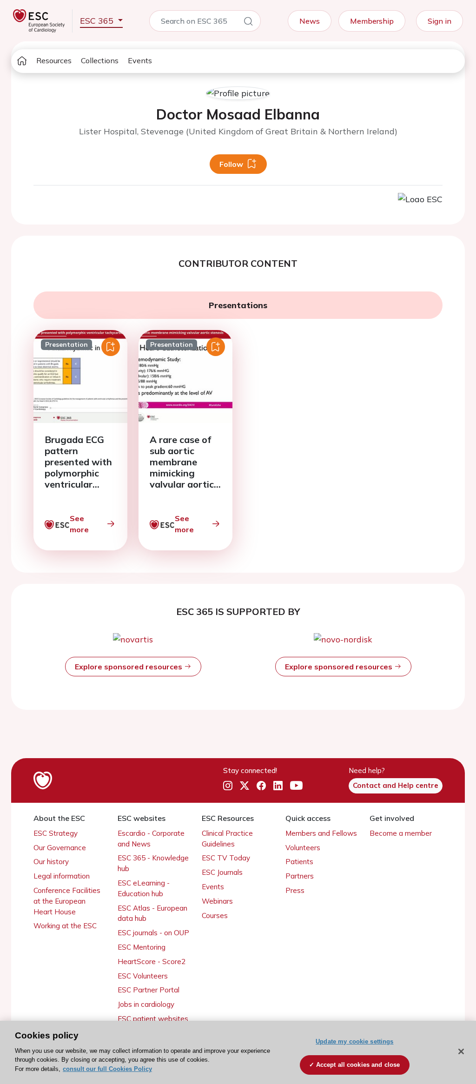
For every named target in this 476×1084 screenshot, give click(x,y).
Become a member (401, 833)
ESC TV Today (226, 857)
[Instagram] (227, 786)
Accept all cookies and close (358, 1064)
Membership (372, 21)
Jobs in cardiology (146, 1004)
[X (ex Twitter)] (244, 786)
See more (79, 524)
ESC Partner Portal (148, 989)
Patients (299, 861)
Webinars (217, 901)
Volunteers (302, 847)
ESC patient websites (153, 1018)
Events (140, 60)
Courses (215, 915)
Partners (299, 876)
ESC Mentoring (141, 947)
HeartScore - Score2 (151, 961)
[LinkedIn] (278, 786)
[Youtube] (296, 785)
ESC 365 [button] (98, 20)
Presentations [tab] (238, 305)
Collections (100, 60)
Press (294, 890)
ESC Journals (222, 872)
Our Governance (59, 847)
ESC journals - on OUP (153, 932)
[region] (238, 1052)
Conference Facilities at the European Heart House (66, 901)
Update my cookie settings (354, 1041)
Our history (51, 861)
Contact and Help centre (395, 785)
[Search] (248, 23)
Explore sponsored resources (129, 666)
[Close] (461, 1051)
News (309, 21)
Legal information (61, 876)
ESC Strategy (55, 833)
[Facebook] (261, 786)
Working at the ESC (65, 925)
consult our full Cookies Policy (107, 1068)
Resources (54, 60)
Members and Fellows (321, 833)
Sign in (439, 21)
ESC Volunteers (143, 976)
